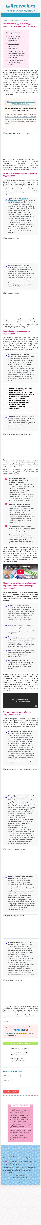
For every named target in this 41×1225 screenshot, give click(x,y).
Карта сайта (20, 1182)
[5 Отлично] (26, 1033)
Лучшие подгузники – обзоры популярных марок (16, 62)
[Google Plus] (26, 1030)
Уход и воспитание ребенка (20, 7)
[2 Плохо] (20, 1033)
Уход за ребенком (15, 20)
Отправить (11, 1091)
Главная (5, 20)
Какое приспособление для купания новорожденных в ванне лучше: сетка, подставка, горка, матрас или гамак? (20, 1118)
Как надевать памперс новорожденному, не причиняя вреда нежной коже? (20, 1062)
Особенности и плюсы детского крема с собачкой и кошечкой (20, 1131)
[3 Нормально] (22, 1033)
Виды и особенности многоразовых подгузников (15, 38)
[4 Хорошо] (24, 1033)
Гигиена (24, 20)
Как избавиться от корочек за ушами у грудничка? (20, 1111)
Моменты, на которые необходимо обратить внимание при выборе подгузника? (16, 54)
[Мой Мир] (23, 1030)
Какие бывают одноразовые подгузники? (13, 46)
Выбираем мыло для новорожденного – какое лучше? (18, 1137)
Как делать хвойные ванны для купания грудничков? (20, 1126)
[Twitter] (18, 1030)
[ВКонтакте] (15, 1030)
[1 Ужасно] (18, 1033)
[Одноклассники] (20, 1030)
